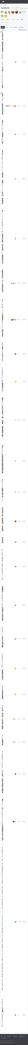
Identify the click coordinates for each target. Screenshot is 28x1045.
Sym (11, 1042)
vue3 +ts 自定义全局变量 (2, 636)
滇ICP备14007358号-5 (5, 1042)
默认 (3, 27)
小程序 (13, 19)
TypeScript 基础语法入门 (2, 379)
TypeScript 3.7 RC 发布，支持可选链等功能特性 (2, 772)
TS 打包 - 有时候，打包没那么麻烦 (2, 717)
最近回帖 (21, 27)
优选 (16, 27)
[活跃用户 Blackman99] (2, 12)
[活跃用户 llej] (5, 12)
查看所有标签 (23, 30)
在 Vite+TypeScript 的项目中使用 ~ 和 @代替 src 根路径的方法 (2, 236)
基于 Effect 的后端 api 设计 (2, 132)
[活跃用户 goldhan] (12, 12)
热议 (7, 27)
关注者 (3, 30)
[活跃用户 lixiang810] (16, 12)
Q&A (3, 19)
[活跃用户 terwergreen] (9, 12)
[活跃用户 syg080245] (5, 16)
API (1, 1036)
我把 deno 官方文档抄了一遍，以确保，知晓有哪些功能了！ (2, 418)
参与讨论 (22, 8)
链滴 (5, 1038)
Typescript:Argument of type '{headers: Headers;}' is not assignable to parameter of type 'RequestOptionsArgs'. (2, 919)
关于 (5, 1036)
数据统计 (9, 1036)
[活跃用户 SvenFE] (20, 12)
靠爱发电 (15, 1036)
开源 (23, 19)
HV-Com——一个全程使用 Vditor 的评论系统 (2, 318)
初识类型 (2, 540)
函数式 (17, 19)
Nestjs (2, 22)
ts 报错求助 (2, 741)
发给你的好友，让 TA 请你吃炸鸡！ (2, 281)
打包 (7, 22)
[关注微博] (3, 1041)
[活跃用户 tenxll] (2, 16)
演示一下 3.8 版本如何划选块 (2, 104)
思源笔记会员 (22, 1036)
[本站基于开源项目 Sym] (1, 1041)
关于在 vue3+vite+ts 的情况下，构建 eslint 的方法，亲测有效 (2, 177)
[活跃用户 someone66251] (23, 12)
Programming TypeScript (2, 565)
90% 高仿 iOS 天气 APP (2, 352)
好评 (11, 27)
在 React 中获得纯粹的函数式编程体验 (2, 459)
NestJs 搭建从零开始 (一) (2, 490)
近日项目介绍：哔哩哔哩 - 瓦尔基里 (2, 519)
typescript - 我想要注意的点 (2, 666)
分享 (9, 19)
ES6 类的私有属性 (2, 692)
